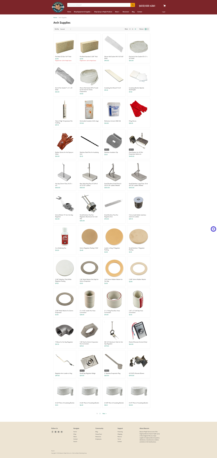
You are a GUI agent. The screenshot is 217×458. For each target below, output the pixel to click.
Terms (119, 439)
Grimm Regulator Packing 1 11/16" (89, 248)
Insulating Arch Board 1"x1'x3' (112, 88)
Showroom (126, 12)
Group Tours (98, 434)
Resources (98, 436)
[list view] (148, 29)
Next (104, 413)
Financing (120, 431)
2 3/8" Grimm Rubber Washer (137, 279)
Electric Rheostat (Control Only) (138, 342)
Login (163, 12)
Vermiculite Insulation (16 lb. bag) (89, 121)
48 (135, 29)
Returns (120, 436)
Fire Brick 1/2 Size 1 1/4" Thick (63, 56)
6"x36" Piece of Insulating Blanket (89, 403)
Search (75, 441)
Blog (133, 12)
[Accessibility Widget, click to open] (213, 229)
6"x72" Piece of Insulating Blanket (138, 403)
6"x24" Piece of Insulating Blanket (64, 403)
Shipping (120, 434)
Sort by (57, 29)
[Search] (132, 5)
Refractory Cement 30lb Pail (112, 121)
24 (130, 29)
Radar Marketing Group (81, 453)
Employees (98, 439)
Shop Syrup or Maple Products (103, 12)
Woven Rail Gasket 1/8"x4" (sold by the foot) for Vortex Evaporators (89, 89)
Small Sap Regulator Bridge (87, 373)
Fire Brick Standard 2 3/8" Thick (89, 56)
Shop (74, 434)
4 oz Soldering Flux (60, 248)
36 (132, 29)
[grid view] (145, 29)
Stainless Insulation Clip (111, 152)
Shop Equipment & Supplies (82, 12)
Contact (139, 12)
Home (69, 12)
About (117, 12)
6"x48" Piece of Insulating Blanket (114, 403)
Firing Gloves (132, 121)
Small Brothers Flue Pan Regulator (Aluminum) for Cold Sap (88, 216)
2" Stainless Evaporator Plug (112, 373)
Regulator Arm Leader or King (63, 373)
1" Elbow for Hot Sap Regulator (64, 342)
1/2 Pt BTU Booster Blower (136, 373)
